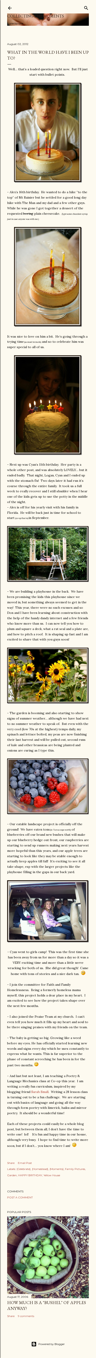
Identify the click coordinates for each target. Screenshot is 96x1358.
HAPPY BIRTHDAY (30, 1175)
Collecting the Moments (35, 16)
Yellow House (52, 1175)
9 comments (26, 1316)
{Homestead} (40, 1169)
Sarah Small (39, 1092)
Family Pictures (75, 1169)
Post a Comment (20, 1197)
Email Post (25, 1163)
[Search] (86, 7)
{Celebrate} (24, 1169)
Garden (12, 1175)
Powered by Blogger (51, 1344)
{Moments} (57, 1169)
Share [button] (11, 1163)
